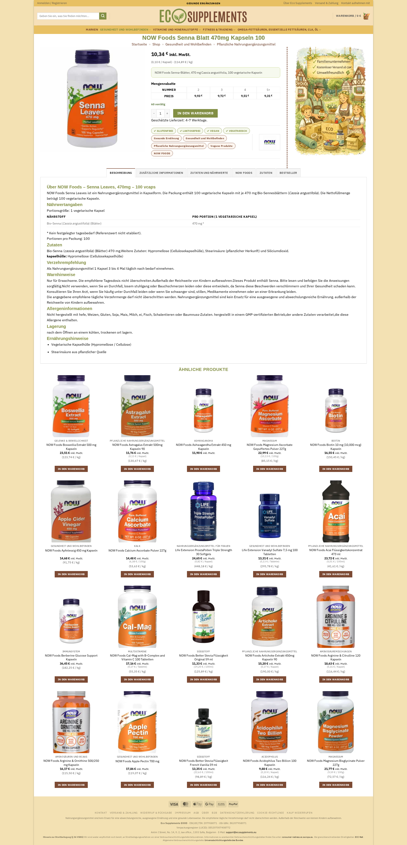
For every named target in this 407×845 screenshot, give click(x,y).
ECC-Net (359, 837)
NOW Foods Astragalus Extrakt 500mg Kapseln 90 (137, 447)
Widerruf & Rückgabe (156, 812)
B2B (214, 812)
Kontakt (101, 812)
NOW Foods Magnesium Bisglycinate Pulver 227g (336, 763)
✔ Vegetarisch (236, 130)
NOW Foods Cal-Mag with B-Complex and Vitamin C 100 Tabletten (137, 657)
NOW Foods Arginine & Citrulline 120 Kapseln (335, 657)
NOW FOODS (162, 153)
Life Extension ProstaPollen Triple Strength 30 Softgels (203, 552)
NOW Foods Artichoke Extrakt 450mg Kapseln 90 (269, 657)
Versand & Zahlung (326, 3)
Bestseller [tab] (288, 173)
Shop (156, 44)
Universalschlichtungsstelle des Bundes (224, 840)
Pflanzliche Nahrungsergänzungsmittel (246, 44)
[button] (52, 3)
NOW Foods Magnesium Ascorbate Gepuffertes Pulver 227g (270, 447)
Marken (92, 29)
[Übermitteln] (102, 16)
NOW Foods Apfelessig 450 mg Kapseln (71, 550)
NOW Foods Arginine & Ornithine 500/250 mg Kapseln (71, 763)
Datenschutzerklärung (237, 812)
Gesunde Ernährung (166, 138)
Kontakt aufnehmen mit (355, 3)
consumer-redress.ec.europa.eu (297, 837)
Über (205, 812)
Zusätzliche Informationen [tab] (161, 173)
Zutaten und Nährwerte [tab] (209, 173)
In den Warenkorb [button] (71, 468)
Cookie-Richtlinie (270, 812)
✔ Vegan (213, 130)
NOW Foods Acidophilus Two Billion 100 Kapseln (269, 763)
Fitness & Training (218, 29)
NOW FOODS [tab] (244, 173)
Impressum (183, 812)
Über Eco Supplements (297, 3)
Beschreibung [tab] (121, 173)
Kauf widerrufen (299, 812)
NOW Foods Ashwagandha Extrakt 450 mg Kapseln (203, 447)
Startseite (139, 44)
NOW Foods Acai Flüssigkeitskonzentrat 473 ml (335, 552)
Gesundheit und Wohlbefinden (124, 29)
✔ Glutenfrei (163, 130)
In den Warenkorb (195, 113)
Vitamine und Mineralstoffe (175, 29)
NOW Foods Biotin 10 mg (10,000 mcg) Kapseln (335, 447)
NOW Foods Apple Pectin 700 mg (137, 761)
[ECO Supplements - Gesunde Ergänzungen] (203, 16)
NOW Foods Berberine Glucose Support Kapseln (71, 657)
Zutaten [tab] (266, 173)
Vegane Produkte (221, 145)
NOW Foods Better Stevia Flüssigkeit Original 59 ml (203, 657)
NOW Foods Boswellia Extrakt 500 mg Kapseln (71, 447)
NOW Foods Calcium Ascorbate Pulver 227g (137, 550)
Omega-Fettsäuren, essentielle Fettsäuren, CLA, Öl (278, 29)
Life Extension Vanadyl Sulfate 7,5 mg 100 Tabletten (270, 552)
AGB (196, 812)
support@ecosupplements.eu (241, 832)
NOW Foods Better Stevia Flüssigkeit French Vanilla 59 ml (203, 763)
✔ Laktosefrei (190, 130)
